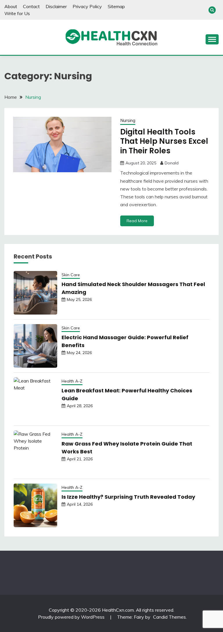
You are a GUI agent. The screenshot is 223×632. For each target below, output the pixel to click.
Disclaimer (56, 6)
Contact (31, 6)
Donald (172, 163)
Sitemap (116, 6)
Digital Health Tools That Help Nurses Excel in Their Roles (164, 141)
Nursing (127, 120)
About (10, 6)
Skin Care (71, 274)
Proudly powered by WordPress (72, 617)
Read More (137, 220)
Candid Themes (169, 617)
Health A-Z (72, 381)
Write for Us (17, 13)
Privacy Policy (87, 6)
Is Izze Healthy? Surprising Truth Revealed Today (128, 496)
